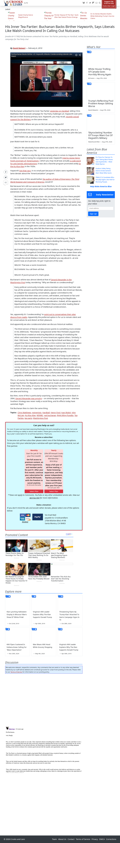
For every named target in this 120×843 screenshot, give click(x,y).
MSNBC (40, 415)
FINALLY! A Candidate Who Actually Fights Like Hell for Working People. (105, 179)
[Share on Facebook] (5, 172)
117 (7, 596)
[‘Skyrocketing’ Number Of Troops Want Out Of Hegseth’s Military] (101, 122)
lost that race (25, 170)
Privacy (95, 839)
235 (33, 629)
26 (33, 596)
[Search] (100, 3)
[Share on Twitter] (5, 177)
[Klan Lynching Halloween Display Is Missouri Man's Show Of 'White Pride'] (17, 602)
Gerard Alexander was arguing (28, 398)
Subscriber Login (109, 6)
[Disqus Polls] (44, 699)
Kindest (25, 522)
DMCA (102, 839)
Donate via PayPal (37, 517)
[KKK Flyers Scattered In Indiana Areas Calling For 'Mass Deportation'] (17, 635)
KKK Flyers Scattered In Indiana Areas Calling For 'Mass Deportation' (17, 647)
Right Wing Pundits (65, 415)
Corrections (111, 839)
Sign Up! (93, 214)
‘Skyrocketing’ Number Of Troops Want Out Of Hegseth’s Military (100, 135)
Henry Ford (55, 412)
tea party (28, 418)
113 (60, 596)
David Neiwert (19, 48)
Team (54, 839)
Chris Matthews (24, 412)
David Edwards (93, 110)
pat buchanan (50, 415)
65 (6, 182)
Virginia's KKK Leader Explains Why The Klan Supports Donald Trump (42, 614)
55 (59, 629)
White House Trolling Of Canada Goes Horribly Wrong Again (99, 71)
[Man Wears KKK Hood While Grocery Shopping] (44, 635)
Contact (71, 839)
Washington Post (40, 418)
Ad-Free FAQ (35, 498)
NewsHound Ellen (94, 142)
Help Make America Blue (101, 186)
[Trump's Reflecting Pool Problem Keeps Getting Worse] (101, 90)
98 (88, 115)
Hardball (46, 412)
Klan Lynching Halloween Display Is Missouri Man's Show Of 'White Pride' (17, 614)
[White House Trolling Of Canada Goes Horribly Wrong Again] (101, 58)
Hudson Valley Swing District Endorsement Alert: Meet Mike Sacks (104, 170)
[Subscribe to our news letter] (96, 3)
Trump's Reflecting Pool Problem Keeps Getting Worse (100, 103)
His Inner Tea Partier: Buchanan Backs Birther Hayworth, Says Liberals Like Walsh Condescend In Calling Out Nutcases (60, 28)
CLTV (26, 3)
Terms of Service (16, 672)
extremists (36, 412)
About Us (62, 839)
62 (88, 52)
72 (7, 629)
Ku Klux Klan (30, 415)
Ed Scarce (91, 78)
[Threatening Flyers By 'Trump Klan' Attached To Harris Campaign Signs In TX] (70, 602)
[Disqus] (43, 749)
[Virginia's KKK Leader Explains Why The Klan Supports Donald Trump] (44, 602)
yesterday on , (59, 111)
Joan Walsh (66, 412)
